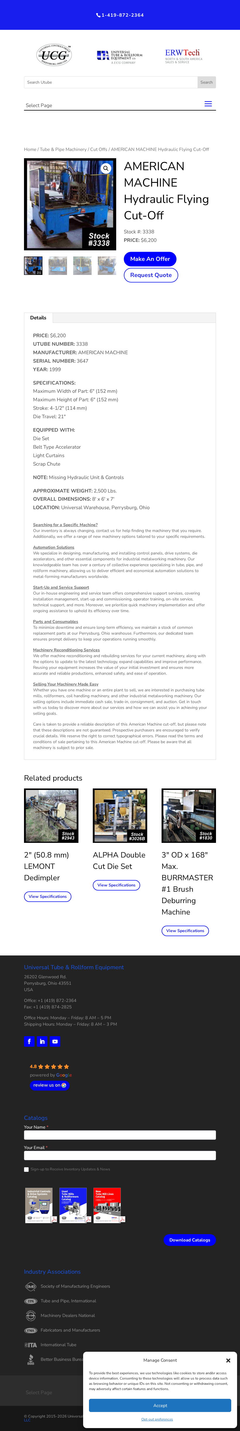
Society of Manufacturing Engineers (75, 1286)
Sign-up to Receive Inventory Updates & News (70, 1169)
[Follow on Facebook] (29, 1041)
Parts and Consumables (55, 621)
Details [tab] (38, 317)
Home (30, 149)
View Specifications (48, 896)
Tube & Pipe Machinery (63, 149)
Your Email (36, 1148)
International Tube (58, 1345)
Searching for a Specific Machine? (65, 525)
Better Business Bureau (63, 1359)
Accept (160, 1405)
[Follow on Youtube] (55, 1041)
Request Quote (151, 275)
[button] (228, 1360)
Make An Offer (150, 259)
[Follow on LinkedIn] (42, 1041)
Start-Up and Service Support (61, 587)
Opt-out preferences (157, 1419)
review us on (46, 1085)
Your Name (36, 1127)
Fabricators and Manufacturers (70, 1330)
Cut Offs (98, 149)
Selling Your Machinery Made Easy (65, 684)
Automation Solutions (53, 547)
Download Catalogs (189, 1240)
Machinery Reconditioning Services (66, 650)
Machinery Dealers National (68, 1315)
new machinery (107, 536)
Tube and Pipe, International (68, 1301)
